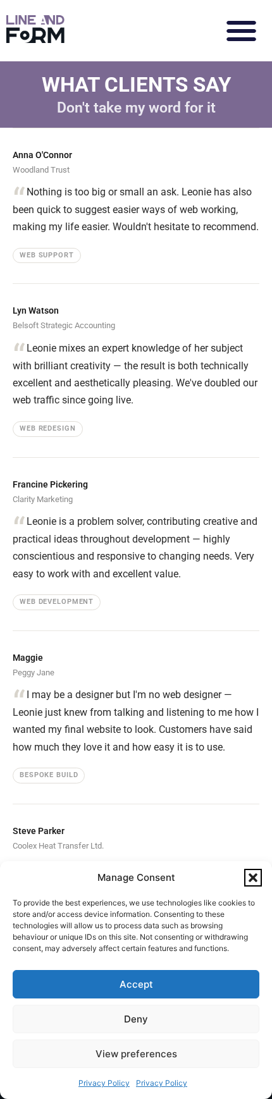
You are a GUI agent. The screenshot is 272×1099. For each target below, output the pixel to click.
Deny (136, 1019)
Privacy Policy (104, 1083)
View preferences (136, 1054)
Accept (136, 984)
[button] (253, 877)
